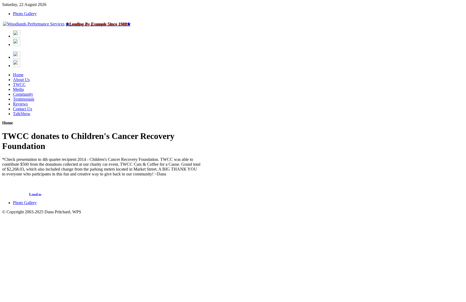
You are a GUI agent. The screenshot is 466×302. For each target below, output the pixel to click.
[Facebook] (16, 36)
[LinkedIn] (16, 65)
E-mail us (35, 194)
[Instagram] (16, 57)
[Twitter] (16, 44)
